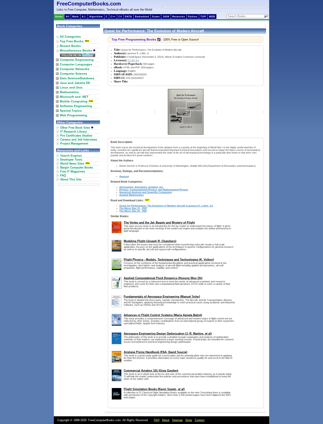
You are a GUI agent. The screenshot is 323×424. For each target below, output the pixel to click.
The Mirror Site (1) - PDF (133, 208)
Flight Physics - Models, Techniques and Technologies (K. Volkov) (169, 259)
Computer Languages (76, 64)
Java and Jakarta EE (75, 83)
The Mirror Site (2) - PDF (133, 211)
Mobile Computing (73, 101)
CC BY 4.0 (133, 60)
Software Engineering (76, 106)
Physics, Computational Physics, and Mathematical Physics (153, 189)
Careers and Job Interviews (78, 139)
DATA (128, 16)
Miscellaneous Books (76, 50)
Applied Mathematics (131, 195)
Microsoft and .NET (74, 96)
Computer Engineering (77, 59)
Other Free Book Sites (75, 127)
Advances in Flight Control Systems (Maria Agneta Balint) (163, 315)
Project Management (74, 143)
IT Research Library (73, 131)
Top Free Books (71, 41)
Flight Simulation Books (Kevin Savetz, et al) (154, 389)
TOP (203, 16)
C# (120, 16)
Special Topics (71, 110)
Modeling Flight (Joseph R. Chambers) (150, 241)
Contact (200, 420)
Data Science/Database (77, 78)
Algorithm (96, 16)
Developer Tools (71, 159)
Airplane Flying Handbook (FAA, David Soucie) (155, 352)
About (165, 420)
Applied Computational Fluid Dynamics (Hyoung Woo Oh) (163, 278)
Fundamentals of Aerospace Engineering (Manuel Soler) (162, 296)
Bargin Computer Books (76, 167)
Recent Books (70, 46)
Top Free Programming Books (134, 39)
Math (75, 16)
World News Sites (72, 163)
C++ (113, 16)
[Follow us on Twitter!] (77, 55)
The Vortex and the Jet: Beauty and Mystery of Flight (159, 222)
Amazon (124, 176)
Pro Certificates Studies (76, 135)
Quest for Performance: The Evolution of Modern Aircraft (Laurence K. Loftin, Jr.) (166, 205)
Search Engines (71, 155)
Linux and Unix (71, 87)
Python (193, 16)
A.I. (84, 16)
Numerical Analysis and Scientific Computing (145, 192)
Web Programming (73, 115)
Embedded (142, 16)
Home (59, 16)
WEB (212, 16)
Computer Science (73, 73)
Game (156, 16)
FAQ (63, 175)
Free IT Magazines (72, 171)
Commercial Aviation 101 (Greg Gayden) (151, 370)
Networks (178, 16)
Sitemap (177, 420)
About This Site (70, 179)
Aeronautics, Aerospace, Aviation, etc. (141, 187)
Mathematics (69, 92)
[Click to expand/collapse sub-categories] (57, 60)
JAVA (166, 16)
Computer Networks (74, 69)
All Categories (70, 36)
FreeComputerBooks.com (89, 4)
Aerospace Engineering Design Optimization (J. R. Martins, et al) (168, 333)
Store (188, 420)
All (67, 16)
